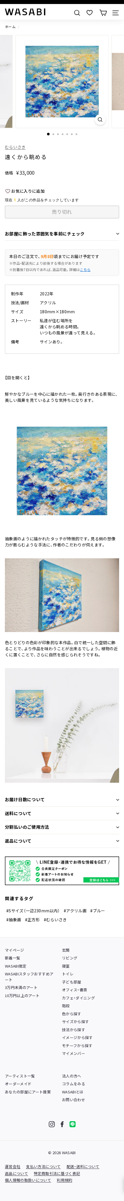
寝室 (66, 966)
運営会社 (12, 1166)
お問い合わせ (73, 1099)
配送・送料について (83, 1166)
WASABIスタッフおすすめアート (29, 976)
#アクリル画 (75, 910)
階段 (66, 1005)
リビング (69, 958)
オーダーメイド (18, 1083)
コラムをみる (73, 1083)
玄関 (66, 950)
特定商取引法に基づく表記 (57, 1173)
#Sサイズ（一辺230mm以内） (33, 910)
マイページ (14, 950)
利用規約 (64, 1180)
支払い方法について (43, 1166)
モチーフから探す (77, 1045)
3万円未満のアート (21, 987)
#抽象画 (13, 919)
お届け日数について (25, 799)
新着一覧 (12, 958)
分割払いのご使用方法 (27, 827)
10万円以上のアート (22, 995)
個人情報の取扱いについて (28, 1180)
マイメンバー (73, 1053)
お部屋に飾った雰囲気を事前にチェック (45, 234)
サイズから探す (75, 1021)
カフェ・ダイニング (78, 998)
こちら (85, 269)
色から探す (71, 1013)
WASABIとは (73, 1092)
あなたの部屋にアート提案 (28, 1092)
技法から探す (73, 1029)
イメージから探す (77, 1037)
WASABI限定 (16, 966)
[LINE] (72, 1124)
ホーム (10, 26)
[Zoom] (100, 119)
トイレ (68, 974)
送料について (18, 813)
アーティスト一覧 (20, 1076)
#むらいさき (55, 919)
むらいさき (15, 147)
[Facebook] (62, 1124)
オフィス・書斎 (74, 989)
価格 (9, 173)
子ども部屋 (71, 982)
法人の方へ (71, 1076)
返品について (18, 841)
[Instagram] (52, 1124)
